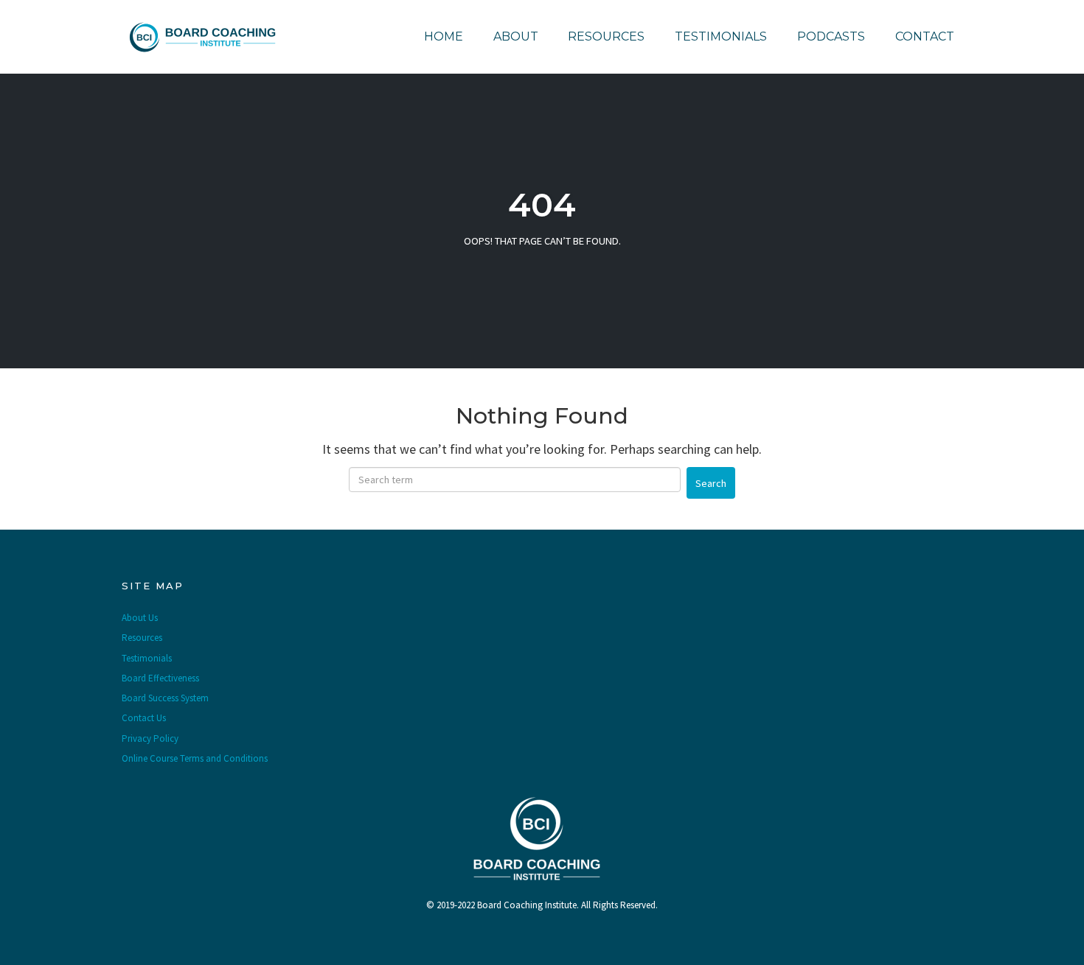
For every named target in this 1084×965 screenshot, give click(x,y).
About (515, 36)
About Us (140, 617)
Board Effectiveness (160, 678)
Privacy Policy (150, 738)
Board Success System (165, 698)
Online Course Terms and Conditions (195, 758)
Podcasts (831, 36)
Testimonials (721, 36)
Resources (606, 36)
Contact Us (144, 718)
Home (443, 36)
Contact (924, 36)
